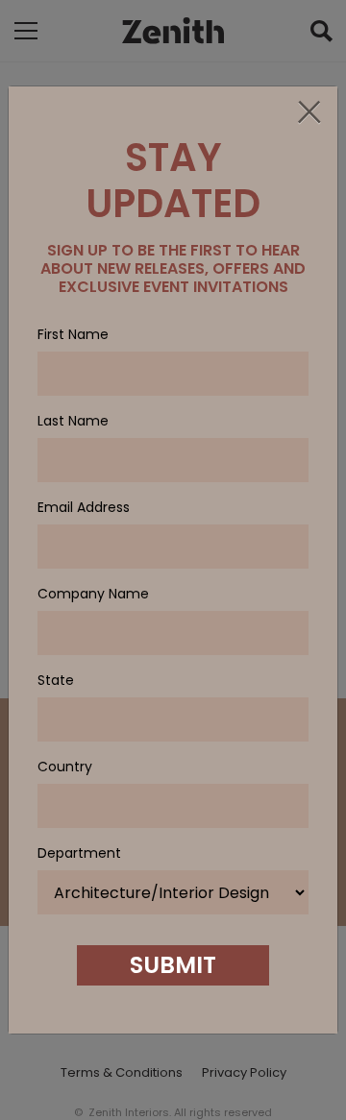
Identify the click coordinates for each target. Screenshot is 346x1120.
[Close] (308, 113)
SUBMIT (173, 965)
